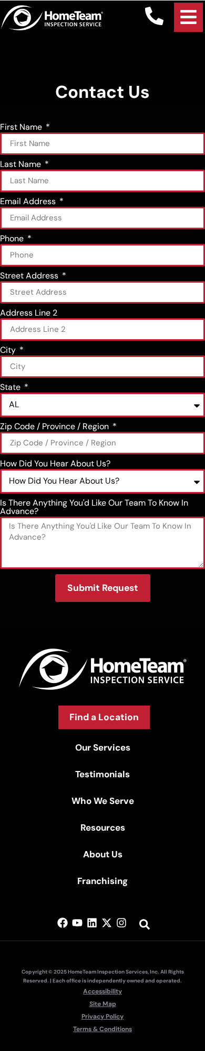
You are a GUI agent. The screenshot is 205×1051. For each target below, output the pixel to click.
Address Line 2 (28, 313)
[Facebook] (62, 922)
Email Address (29, 202)
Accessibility (102, 991)
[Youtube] (77, 922)
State (11, 388)
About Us (102, 854)
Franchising (102, 881)
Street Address (30, 276)
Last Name (21, 165)
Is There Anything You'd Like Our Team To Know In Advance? (94, 508)
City (9, 350)
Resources (102, 827)
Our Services (102, 747)
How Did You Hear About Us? (55, 464)
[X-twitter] (106, 922)
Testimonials (102, 774)
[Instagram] (121, 922)
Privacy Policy (102, 1016)
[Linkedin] (92, 922)
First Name (22, 127)
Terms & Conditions (102, 1029)
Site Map (102, 1004)
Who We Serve (102, 801)
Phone (13, 239)
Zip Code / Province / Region (55, 427)
